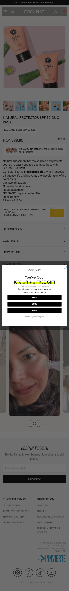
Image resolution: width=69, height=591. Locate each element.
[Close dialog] (65, 267)
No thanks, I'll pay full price (34, 316)
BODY (34, 304)
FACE (34, 297)
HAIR (34, 311)
